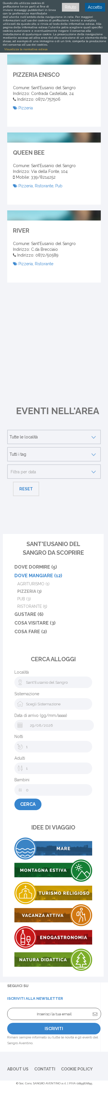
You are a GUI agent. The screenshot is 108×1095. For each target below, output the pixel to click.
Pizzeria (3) (29, 591)
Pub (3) (24, 599)
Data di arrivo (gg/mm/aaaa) (40, 715)
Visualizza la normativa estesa (26, 49)
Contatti (44, 1069)
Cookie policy (77, 1069)
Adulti (19, 758)
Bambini (21, 780)
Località (21, 672)
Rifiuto (70, 7)
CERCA (28, 804)
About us (18, 1069)
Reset (26, 489)
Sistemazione (26, 694)
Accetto (95, 7)
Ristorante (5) (32, 606)
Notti (18, 736)
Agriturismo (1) (33, 584)
